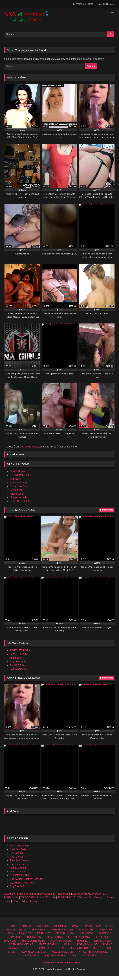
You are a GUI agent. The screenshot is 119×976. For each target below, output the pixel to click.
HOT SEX (82, 940)
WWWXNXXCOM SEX (33, 952)
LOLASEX (15, 479)
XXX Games (17, 856)
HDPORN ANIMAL (61, 940)
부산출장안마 (17, 665)
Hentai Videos (18, 871)
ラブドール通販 (18, 654)
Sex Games (16, 853)
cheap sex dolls (18, 497)
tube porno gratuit (29, 446)
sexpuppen (16, 658)
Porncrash (18, 901)
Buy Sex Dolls (18, 886)
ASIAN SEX (43, 933)
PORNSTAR (86, 929)
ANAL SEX (25, 933)
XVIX (16, 897)
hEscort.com (17, 493)
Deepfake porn (97, 897)
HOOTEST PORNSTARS (39, 948)
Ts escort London (19, 845)
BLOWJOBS (34, 937)
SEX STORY (89, 955)
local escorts (32, 901)
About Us (26, 926)
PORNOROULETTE (21, 475)
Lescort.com (16, 490)
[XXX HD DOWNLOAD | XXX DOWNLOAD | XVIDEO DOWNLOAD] (59, 18)
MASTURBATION (49, 944)
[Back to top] (109, 967)
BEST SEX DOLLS (20, 501)
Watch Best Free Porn (22, 882)
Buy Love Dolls (18, 661)
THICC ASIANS (29, 897)
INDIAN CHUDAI (103, 940)
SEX (61, 948)
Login (99, 4)
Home (12, 926)
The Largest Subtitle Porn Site (26, 879)
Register (110, 4)
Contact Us (60, 926)
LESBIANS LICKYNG (21, 944)
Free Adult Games (20, 860)
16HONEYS (38, 929)
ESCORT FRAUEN (21, 875)
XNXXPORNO (31, 955)
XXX (73, 955)
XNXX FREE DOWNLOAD (94, 952)
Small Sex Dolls (19, 482)
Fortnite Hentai (65, 962)
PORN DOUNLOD (87, 944)
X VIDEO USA (48, 897)
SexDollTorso (17, 471)
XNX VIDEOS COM (62, 952)
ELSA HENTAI (54, 937)
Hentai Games (18, 868)
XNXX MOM (94, 893)
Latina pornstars (19, 669)
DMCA (75, 926)
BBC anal (82, 897)
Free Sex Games (19, 864)
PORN (68, 944)
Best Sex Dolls (18, 849)
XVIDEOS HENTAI (55, 955)
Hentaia (78, 962)
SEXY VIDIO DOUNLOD (83, 948)
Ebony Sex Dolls (19, 486)
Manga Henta (49, 962)
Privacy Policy (93, 926)
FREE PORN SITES (62, 929)
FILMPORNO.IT (66, 897)
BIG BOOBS (86, 933)
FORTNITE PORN (20, 650)
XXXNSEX (43, 926)
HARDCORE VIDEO (33, 940)
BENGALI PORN (64, 933)
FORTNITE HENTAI (79, 937)
